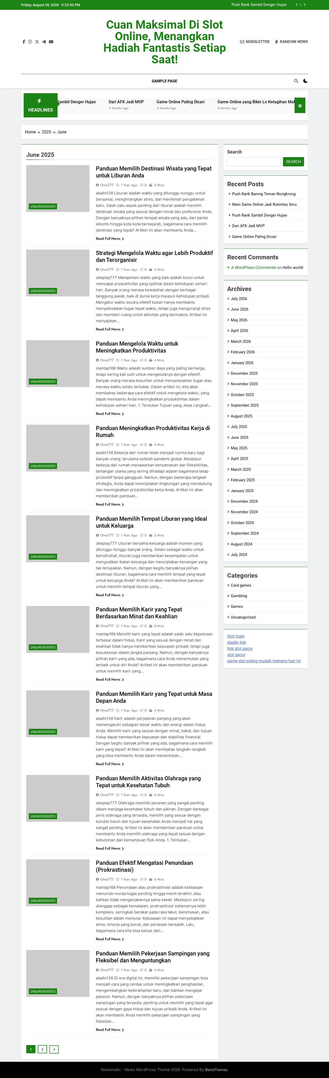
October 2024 (242, 522)
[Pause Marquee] (300, 105)
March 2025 (241, 469)
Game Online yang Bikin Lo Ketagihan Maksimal (242, 101)
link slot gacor (240, 648)
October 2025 (242, 394)
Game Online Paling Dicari (161, 101)
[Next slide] (304, 5)
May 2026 (239, 320)
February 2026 (243, 352)
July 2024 (239, 554)
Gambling (239, 596)
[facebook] (24, 42)
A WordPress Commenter (253, 267)
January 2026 (242, 363)
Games (237, 606)
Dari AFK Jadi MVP (106, 101)
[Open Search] (296, 81)
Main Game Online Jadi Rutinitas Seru (264, 204)
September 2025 (245, 405)
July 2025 (239, 426)
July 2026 (239, 298)
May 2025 (239, 448)
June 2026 (239, 309)
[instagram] (30, 42)
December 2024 (244, 501)
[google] (44, 42)
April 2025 (239, 458)
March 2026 (241, 341)
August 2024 (241, 544)
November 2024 (244, 512)
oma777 (107, 184)
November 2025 (244, 384)
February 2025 (243, 480)
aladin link (236, 642)
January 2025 (242, 491)
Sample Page (164, 81)
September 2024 (245, 533)
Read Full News (108, 238)
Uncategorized (43, 206)
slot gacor (236, 654)
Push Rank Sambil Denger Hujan (259, 5)
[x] (37, 42)
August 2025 (241, 416)
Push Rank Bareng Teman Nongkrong (264, 194)
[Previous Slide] (296, 5)
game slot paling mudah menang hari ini (264, 660)
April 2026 (239, 330)
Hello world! (292, 267)
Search (234, 152)
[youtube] (51, 42)
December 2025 (244, 373)
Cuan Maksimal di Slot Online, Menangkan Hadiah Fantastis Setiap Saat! (164, 42)
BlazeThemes (216, 1069)
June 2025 (239, 437)
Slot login (235, 636)
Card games (241, 585)
